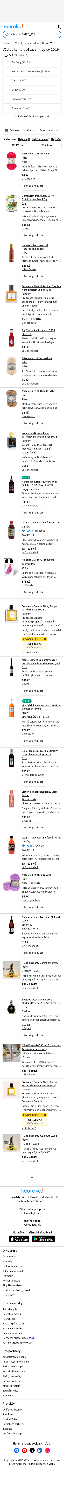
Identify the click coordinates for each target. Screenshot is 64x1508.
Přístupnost (9, 1295)
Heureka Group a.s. (40, 1460)
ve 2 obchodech (30, 351)
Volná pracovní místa (13, 1271)
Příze (24, 158)
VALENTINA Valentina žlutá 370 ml (41, 522)
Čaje (24, 203)
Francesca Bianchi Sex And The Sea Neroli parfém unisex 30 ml (41, 288)
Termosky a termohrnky (34, 1049)
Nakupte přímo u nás (13, 1323)
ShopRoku (8, 1414)
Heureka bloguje (11, 1281)
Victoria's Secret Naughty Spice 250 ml (40, 793)
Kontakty (7, 1261)
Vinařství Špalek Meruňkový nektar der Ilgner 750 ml (41, 707)
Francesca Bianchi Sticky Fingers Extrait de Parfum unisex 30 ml (40, 1083)
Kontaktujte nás (32, 1213)
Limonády (27, 334)
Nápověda (8, 1395)
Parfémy (26, 294)
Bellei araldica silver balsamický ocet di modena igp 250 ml (40, 752)
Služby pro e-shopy (13, 1366)
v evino (25, 684)
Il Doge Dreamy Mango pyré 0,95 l (40, 963)
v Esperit (26, 1028)
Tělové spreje (29, 799)
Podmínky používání (13, 1266)
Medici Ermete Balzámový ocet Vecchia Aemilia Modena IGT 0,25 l (41, 661)
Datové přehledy (11, 1381)
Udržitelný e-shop (12, 1433)
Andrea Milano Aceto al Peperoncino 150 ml (35, 247)
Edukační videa (10, 1391)
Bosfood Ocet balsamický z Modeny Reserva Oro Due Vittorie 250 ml (41, 1003)
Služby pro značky (12, 1376)
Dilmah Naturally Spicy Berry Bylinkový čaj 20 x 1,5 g (38, 197)
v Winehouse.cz (30, 506)
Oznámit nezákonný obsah (17, 1290)
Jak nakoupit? (10, 1309)
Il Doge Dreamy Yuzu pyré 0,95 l (39, 1136)
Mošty (25, 713)
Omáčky (26, 527)
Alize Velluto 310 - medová (37, 358)
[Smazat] (57, 34)
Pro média (8, 1276)
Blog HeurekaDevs (13, 1285)
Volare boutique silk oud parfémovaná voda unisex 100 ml (40, 435)
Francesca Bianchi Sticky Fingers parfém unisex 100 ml (40, 608)
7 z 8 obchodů (29, 1128)
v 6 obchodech (29, 323)
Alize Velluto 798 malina (35, 153)
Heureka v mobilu (12, 1314)
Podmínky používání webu (41, 1464)
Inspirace (7, 1429)
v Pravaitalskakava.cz (33, 775)
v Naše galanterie (31, 900)
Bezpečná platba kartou (15, 1338)
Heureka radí (9, 1319)
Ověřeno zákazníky (13, 1410)
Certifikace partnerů (13, 1424)
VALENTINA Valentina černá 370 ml (41, 838)
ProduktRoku (10, 1419)
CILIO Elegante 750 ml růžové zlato (41, 1045)
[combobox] (32, 34)
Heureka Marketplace (14, 1371)
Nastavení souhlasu (13, 1328)
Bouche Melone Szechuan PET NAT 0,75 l (41, 918)
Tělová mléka (28, 564)
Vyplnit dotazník (32, 1225)
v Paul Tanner (29, 269)
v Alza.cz (26, 821)
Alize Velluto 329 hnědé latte (38, 391)
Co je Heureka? (10, 1256)
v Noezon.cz (28, 179)
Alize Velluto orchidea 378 (36, 875)
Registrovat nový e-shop (16, 1362)
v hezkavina (28, 734)
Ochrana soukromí (12, 1333)
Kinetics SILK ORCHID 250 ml (38, 560)
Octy (24, 253)
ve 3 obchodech (30, 1161)
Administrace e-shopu (14, 1357)
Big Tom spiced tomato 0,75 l (38, 330)
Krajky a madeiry (30, 489)
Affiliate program (11, 1386)
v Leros (26, 228)
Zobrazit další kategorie (32, 116)
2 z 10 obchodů (30, 652)
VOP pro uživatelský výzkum (17, 1343)
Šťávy (25, 967)
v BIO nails (27, 585)
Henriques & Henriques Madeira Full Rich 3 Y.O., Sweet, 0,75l (40, 483)
